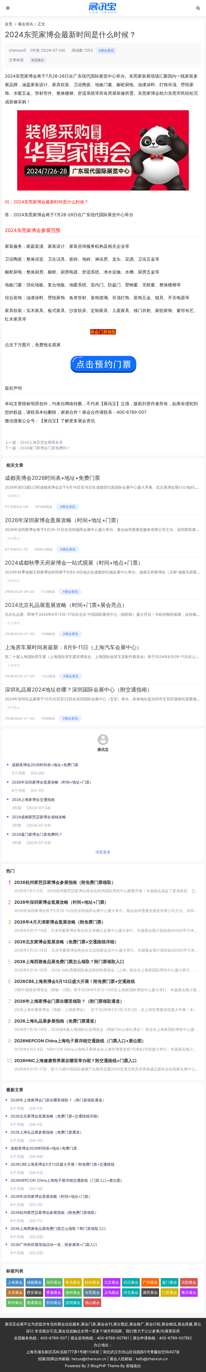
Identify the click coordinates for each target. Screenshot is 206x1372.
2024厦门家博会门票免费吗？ (45, 448)
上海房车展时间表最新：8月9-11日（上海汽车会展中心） (73, 647)
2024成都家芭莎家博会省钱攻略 (39, 817)
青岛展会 (72, 1282)
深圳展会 (13, 538)
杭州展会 (92, 1282)
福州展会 (72, 1292)
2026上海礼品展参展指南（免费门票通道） (46, 1132)
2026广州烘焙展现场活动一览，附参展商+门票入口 (53, 1244)
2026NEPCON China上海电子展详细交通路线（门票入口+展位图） (67, 1180)
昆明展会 (72, 1302)
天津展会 (15, 1292)
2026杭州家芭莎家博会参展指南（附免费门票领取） (54, 1212)
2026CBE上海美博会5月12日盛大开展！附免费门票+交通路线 (62, 1164)
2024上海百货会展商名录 (41, 442)
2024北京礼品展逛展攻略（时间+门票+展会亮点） (66, 605)
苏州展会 (53, 1302)
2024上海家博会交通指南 (33, 799)
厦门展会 (169, 1282)
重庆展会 (188, 1292)
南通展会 (34, 1302)
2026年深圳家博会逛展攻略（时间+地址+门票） (63, 520)
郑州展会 (15, 1302)
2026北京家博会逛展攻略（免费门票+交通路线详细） (55, 1116)
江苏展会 (169, 1292)
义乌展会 (111, 1292)
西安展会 (34, 1292)
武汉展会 (130, 1282)
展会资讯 (25, 24)
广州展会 (150, 1282)
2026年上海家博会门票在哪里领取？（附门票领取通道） (58, 1100)
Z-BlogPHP (96, 1365)
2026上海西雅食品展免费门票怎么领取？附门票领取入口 (58, 1228)
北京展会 (13, 623)
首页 (8, 24)
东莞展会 (37, 60)
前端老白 (133, 1365)
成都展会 (13, 496)
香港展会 (53, 1292)
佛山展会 (92, 1302)
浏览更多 (103, 852)
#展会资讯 (106, 50)
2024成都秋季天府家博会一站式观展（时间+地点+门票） (74, 563)
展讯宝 (103, 749)
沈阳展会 (188, 1282)
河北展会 (130, 1292)
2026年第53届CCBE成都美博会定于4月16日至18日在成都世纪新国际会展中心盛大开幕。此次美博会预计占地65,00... (104, 487)
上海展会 (13, 665)
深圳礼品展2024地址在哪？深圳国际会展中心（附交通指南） (78, 689)
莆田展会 (150, 1292)
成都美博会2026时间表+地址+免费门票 (52, 478)
